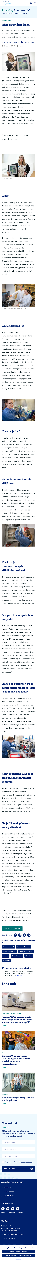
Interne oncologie (25, 951)
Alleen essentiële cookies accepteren (18, 1255)
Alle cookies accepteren (18, 1251)
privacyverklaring (27, 1162)
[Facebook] (15, 935)
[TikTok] (12, 1208)
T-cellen (29, 956)
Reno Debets (17, 956)
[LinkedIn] (29, 935)
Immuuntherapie (9, 951)
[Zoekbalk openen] (31, 3)
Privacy (20, 1212)
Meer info (18, 1259)
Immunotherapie (23, 947)
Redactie (7, 1188)
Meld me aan (9, 1169)
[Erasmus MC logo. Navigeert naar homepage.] (6, 3)
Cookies (3, 1212)
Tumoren (6, 960)
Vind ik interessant (10, 929)
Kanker (5, 956)
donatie (19, 975)
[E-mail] (24, 935)
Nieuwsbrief (9, 1192)
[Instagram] (19, 935)
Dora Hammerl (8, 947)
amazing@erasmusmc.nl (14, 1235)
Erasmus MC (9, 1196)
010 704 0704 (9, 1239)
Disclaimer (12, 1212)
